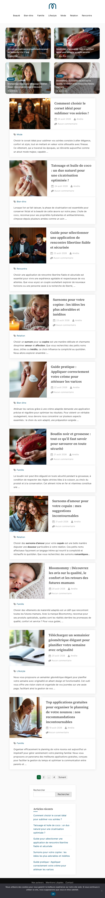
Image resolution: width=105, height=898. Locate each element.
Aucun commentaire (67, 124)
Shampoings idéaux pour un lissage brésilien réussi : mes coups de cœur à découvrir (27, 85)
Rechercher (39, 790)
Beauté (16, 15)
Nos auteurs (38, 882)
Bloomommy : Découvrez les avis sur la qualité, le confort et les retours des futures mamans (75, 84)
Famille (40, 15)
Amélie (80, 119)
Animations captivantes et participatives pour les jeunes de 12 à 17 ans (28, 50)
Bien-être (28, 15)
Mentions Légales (54, 882)
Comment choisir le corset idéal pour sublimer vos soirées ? (71, 108)
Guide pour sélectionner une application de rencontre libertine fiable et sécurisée (50, 842)
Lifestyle (52, 15)
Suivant (62, 777)
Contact (69, 882)
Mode (63, 15)
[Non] (101, 890)
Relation (74, 15)
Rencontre (87, 15)
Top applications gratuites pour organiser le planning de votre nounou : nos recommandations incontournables (67, 712)
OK (53, 894)
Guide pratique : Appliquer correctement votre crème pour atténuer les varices (49, 866)
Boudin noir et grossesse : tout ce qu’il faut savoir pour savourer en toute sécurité (75, 50)
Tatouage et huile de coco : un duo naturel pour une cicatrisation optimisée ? (51, 829)
